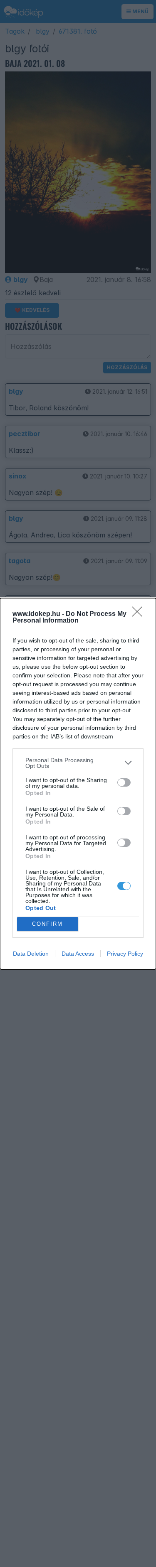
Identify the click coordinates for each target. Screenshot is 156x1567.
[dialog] (78, 783)
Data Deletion (31, 953)
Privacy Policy (125, 953)
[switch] (124, 782)
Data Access (78, 953)
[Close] (140, 614)
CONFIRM (47, 924)
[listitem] (78, 763)
